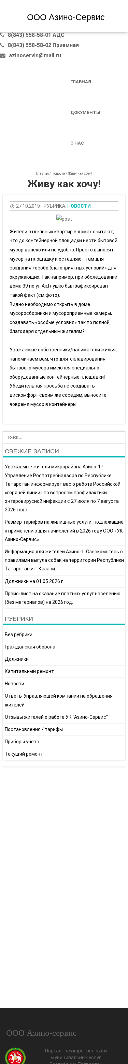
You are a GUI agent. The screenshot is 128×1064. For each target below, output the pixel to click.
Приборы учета (22, 741)
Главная (80, 81)
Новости (58, 173)
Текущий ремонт (24, 754)
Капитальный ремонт (29, 671)
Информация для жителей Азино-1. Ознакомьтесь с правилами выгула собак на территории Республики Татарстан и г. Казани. (64, 560)
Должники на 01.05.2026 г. (34, 581)
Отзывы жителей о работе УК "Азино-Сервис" (56, 717)
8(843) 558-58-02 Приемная (43, 45)
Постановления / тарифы (34, 729)
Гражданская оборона (30, 647)
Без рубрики (18, 634)
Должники (17, 659)
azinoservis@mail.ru (35, 55)
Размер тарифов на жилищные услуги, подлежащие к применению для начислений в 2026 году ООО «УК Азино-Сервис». (64, 530)
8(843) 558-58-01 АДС (36, 35)
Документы (85, 112)
